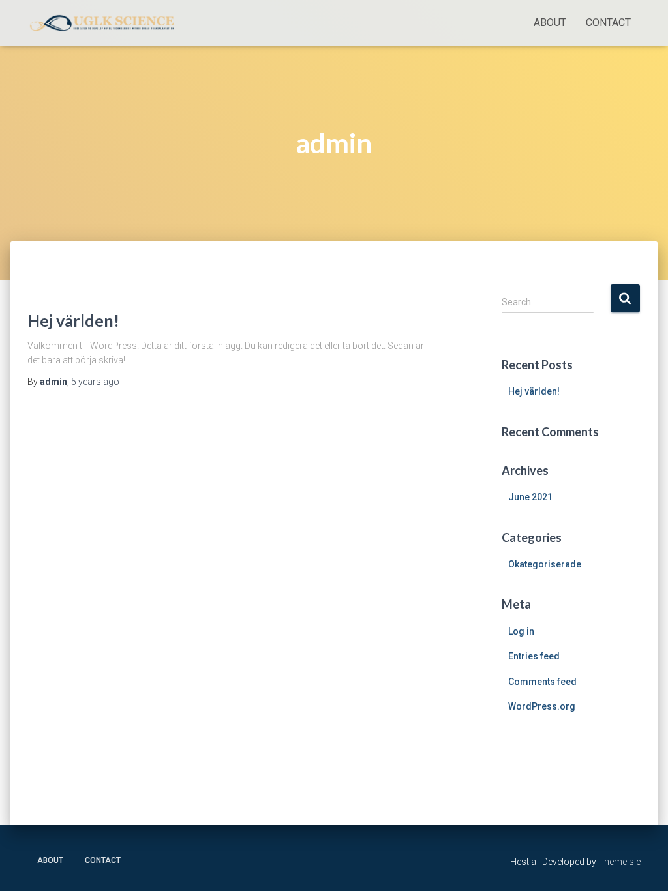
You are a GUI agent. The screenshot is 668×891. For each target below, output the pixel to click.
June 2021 (530, 497)
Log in (521, 631)
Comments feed (542, 681)
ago (95, 381)
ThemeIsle (619, 861)
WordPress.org (541, 706)
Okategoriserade (544, 564)
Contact (608, 22)
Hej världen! (73, 320)
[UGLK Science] (104, 23)
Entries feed (534, 656)
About (550, 22)
